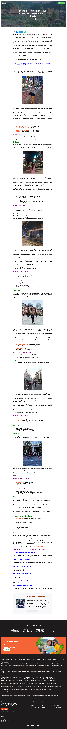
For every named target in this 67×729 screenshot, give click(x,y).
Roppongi (23, 246)
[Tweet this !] (20, 32)
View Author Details (32, 610)
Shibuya (24, 174)
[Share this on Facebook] (17, 32)
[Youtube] (6, 721)
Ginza (24, 390)
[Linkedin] (5, 721)
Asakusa (24, 466)
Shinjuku (23, 104)
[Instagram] (3, 721)
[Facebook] (1, 721)
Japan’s (47, 34)
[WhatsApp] (25, 32)
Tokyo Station (24, 325)
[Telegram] (22, 32)
